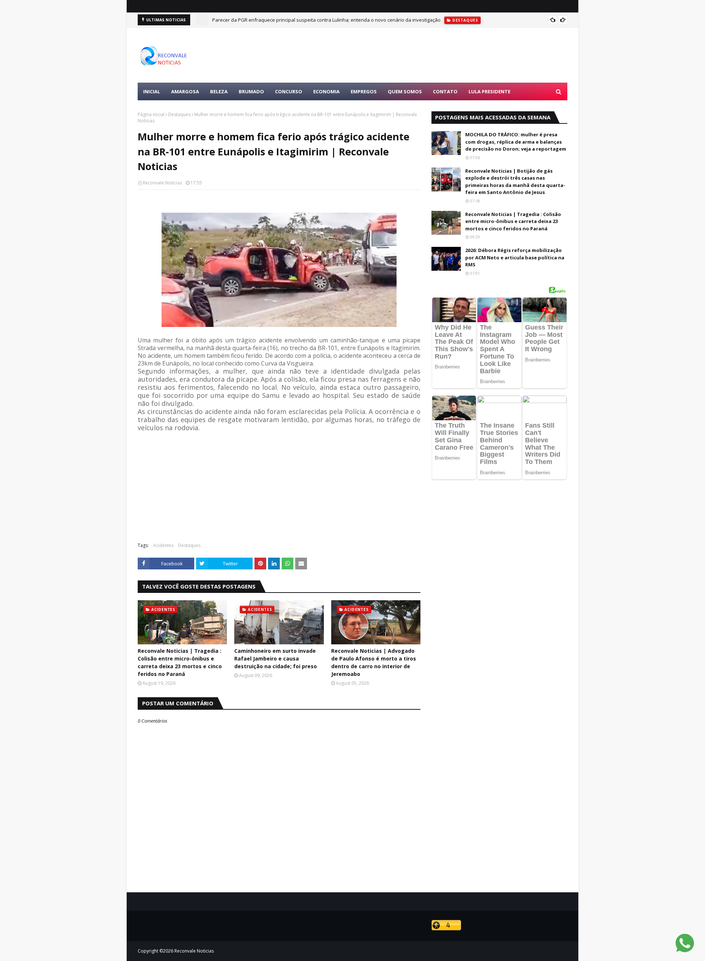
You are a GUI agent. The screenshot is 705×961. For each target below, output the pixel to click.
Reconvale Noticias (162, 183)
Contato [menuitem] (445, 91)
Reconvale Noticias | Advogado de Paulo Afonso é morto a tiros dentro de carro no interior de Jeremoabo (373, 662)
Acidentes (163, 545)
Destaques (179, 114)
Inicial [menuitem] (151, 91)
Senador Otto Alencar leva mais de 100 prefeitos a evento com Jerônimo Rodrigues (304, 21)
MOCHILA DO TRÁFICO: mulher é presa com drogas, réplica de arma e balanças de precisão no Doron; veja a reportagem (515, 141)
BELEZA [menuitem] (219, 91)
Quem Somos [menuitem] (405, 91)
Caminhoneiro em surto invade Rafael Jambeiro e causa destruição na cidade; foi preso (275, 658)
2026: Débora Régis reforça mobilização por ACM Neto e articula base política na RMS (514, 257)
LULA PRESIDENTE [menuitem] (489, 91)
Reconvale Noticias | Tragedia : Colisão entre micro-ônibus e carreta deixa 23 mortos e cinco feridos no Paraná (180, 662)
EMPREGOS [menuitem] (364, 91)
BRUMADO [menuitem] (251, 91)
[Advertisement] (433, 55)
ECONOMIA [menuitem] (326, 91)
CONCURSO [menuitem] (288, 91)
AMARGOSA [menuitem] (185, 91)
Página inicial (151, 114)
